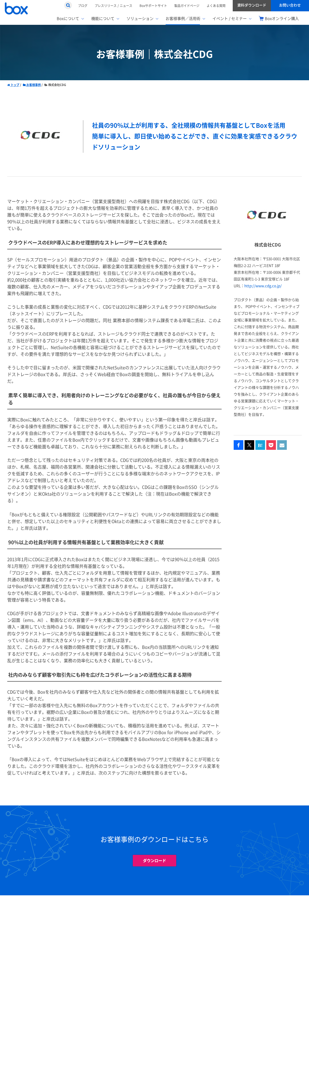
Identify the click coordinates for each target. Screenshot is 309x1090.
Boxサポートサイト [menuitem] (153, 5)
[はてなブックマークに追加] (260, 445)
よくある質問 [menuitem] (216, 5)
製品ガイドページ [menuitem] (186, 5)
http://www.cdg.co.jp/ (263, 286)
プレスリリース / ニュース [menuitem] (113, 5)
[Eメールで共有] (282, 445)
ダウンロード (154, 860)
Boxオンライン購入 (282, 18)
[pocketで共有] (271, 445)
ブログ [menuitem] (82, 5)
